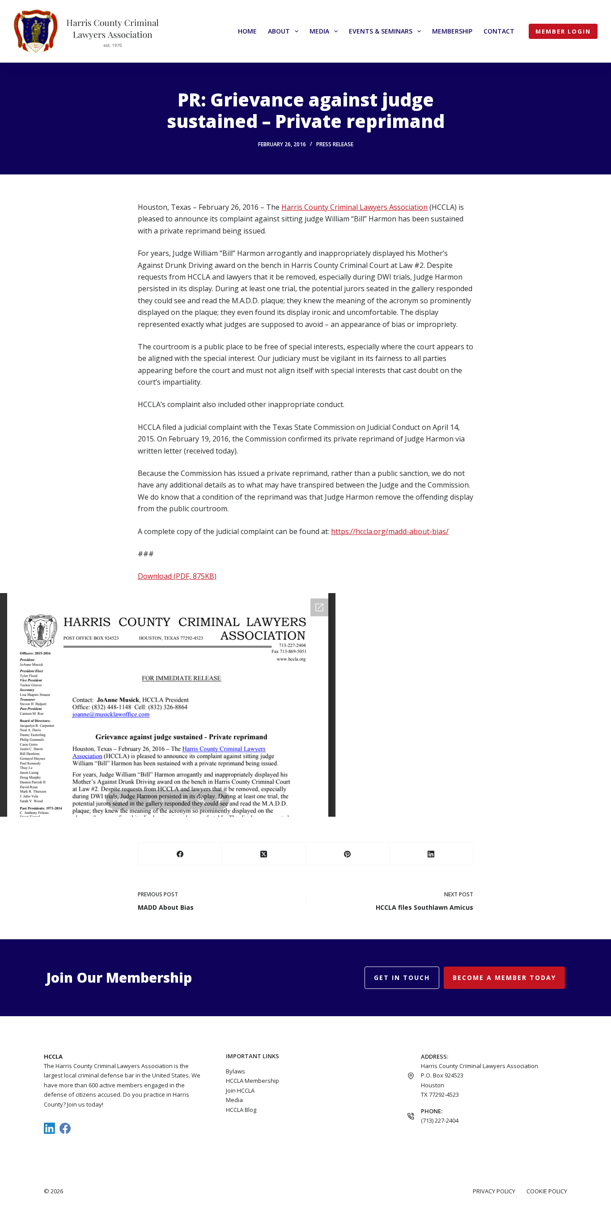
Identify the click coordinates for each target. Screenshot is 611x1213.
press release (334, 144)
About (279, 31)
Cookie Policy (546, 1191)
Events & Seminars (380, 31)
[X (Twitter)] (264, 854)
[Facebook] (180, 854)
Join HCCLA (240, 1090)
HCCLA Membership (252, 1081)
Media (319, 31)
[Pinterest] (348, 854)
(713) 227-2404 (439, 1120)
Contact (499, 31)
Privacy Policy (494, 1191)
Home (247, 31)
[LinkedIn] (431, 854)
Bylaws (235, 1071)
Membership (452, 31)
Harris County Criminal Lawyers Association (354, 207)
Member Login (563, 31)
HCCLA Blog (241, 1110)
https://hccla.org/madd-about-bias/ (390, 531)
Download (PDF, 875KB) (177, 576)
